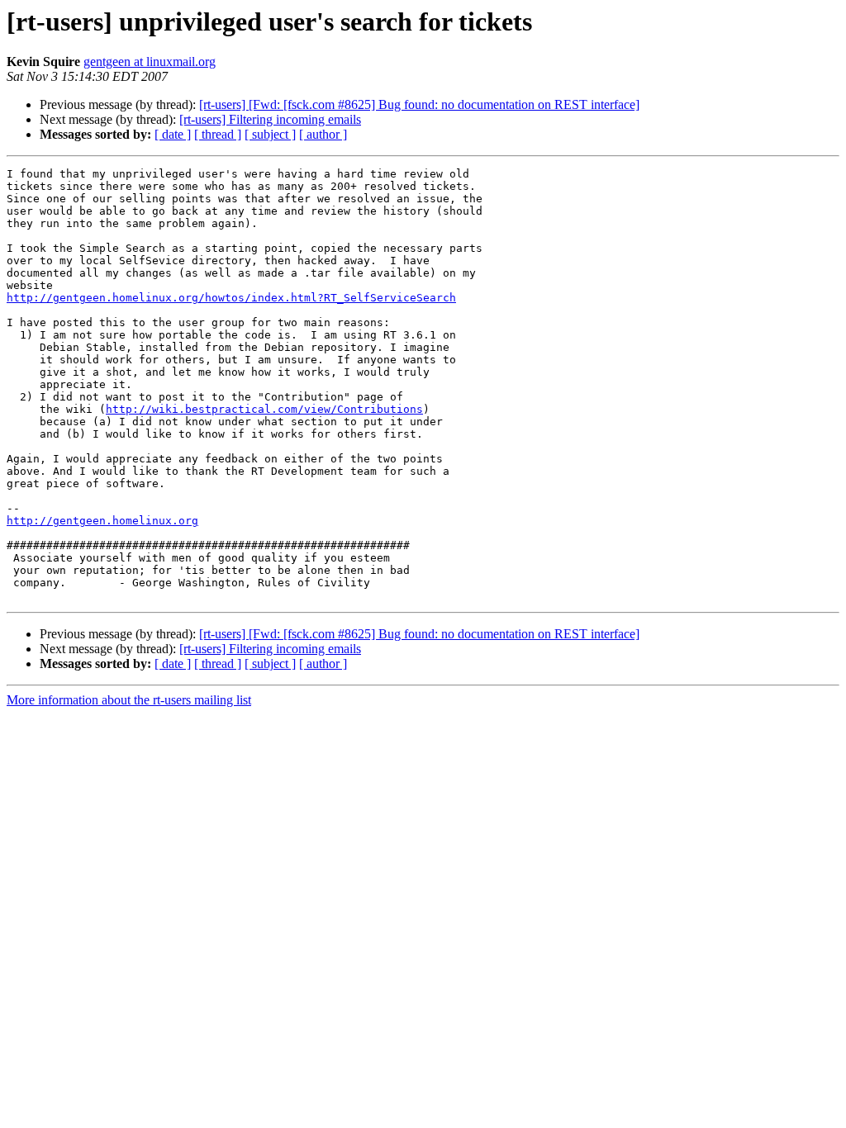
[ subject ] (270, 134)
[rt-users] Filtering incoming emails (270, 119)
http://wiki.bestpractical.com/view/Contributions (264, 409)
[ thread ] (217, 134)
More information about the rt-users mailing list (129, 700)
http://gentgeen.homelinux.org (102, 520)
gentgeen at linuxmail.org (149, 62)
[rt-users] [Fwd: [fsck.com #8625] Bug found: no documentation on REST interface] (419, 104)
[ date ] (172, 134)
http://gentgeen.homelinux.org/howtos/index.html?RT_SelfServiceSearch (231, 297)
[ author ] (323, 134)
